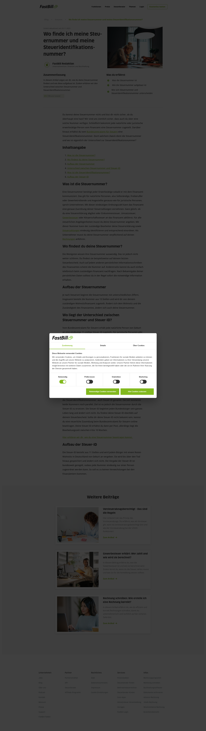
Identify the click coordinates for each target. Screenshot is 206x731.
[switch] (89, 382)
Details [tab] (103, 346)
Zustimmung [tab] (67, 346)
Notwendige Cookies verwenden (102, 392)
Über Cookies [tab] (138, 346)
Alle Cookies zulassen (137, 392)
